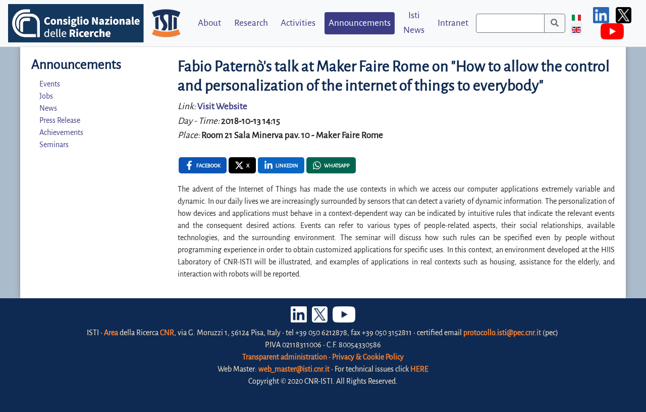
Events (49, 84)
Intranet (453, 23)
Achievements (61, 132)
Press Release (59, 120)
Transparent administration (284, 357)
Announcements (360, 23)
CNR (167, 333)
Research (251, 23)
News (48, 108)
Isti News (413, 23)
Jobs (46, 96)
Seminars (54, 145)
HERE (419, 369)
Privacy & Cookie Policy (368, 357)
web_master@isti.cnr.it (294, 369)
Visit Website (222, 106)
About (209, 23)
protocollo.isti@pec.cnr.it (502, 333)
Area (111, 333)
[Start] (554, 23)
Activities (298, 23)
